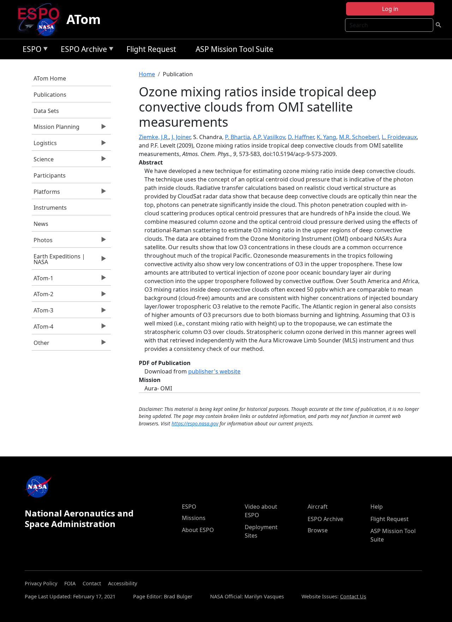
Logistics (44, 144)
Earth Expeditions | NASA (58, 260)
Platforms (46, 193)
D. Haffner (301, 137)
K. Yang (326, 137)
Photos (42, 241)
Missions (194, 518)
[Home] (41, 19)
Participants (50, 175)
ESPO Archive (82, 50)
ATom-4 (42, 328)
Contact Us (353, 596)
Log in (390, 9)
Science (43, 161)
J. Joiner (181, 137)
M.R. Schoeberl (359, 137)
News (41, 224)
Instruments (50, 207)
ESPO (30, 50)
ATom (83, 19)
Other (40, 344)
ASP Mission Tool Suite (234, 49)
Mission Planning (55, 128)
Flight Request (151, 49)
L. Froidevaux (399, 137)
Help (376, 506)
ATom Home (50, 78)
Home (147, 74)
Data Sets (46, 111)
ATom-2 (42, 295)
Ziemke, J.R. (154, 137)
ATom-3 (42, 312)
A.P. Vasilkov (269, 137)
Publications (50, 94)
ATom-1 (42, 280)
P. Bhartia (237, 137)
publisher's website (214, 371)
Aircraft (318, 506)
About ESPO (198, 530)
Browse (318, 530)
